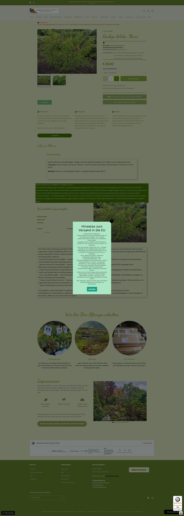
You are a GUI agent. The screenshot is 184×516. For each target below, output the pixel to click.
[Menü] (181, 497)
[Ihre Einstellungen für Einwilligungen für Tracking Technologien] (180, 512)
